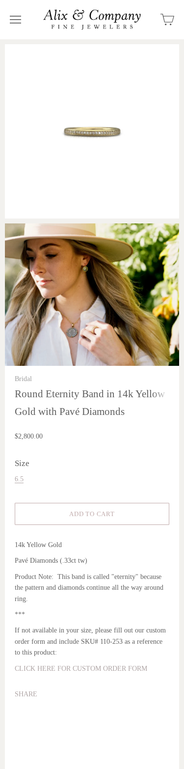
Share (26, 694)
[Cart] (167, 19)
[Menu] (15, 19)
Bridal (23, 379)
